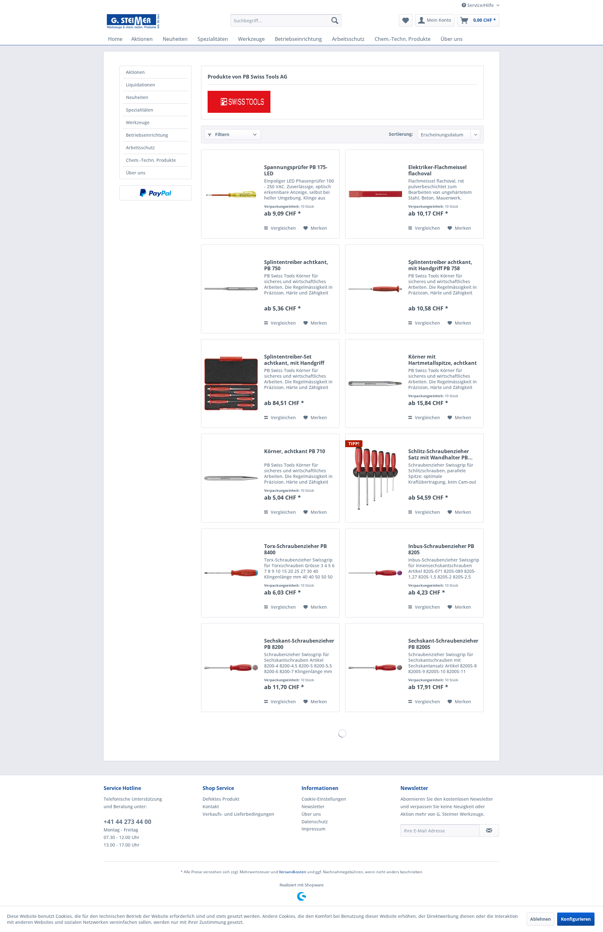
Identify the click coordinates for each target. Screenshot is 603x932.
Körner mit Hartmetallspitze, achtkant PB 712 (442, 360)
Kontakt (211, 806)
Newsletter (313, 806)
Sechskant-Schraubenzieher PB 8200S (443, 644)
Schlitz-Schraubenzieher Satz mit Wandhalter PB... (440, 454)
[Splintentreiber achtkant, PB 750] (231, 289)
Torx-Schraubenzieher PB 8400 (295, 549)
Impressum (313, 829)
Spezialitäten (139, 110)
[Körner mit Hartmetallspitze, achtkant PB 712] (375, 383)
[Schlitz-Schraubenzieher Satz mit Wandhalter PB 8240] (375, 478)
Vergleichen (282, 228)
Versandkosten (292, 871)
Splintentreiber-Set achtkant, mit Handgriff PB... (294, 360)
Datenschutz (315, 822)
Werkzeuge (137, 122)
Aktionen (135, 72)
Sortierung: (401, 134)
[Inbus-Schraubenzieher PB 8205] (375, 573)
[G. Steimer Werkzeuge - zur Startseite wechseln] (133, 22)
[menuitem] (286, 20)
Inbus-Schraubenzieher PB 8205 (441, 549)
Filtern (221, 134)
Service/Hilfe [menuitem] (480, 5)
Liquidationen (140, 85)
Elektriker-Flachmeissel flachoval (437, 170)
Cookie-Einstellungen (324, 799)
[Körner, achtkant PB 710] (231, 478)
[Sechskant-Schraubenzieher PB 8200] (231, 667)
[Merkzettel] (405, 20)
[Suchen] (334, 20)
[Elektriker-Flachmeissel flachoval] (375, 194)
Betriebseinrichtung (147, 135)
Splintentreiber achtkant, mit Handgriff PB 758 (440, 265)
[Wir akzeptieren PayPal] (155, 193)
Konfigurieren (576, 919)
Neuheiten (137, 97)
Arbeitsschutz (140, 148)
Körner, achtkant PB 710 (294, 451)
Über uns (135, 173)
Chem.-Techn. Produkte (151, 160)
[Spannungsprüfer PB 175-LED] (231, 194)
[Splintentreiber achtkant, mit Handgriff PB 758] (375, 289)
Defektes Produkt (221, 799)
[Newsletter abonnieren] (489, 830)
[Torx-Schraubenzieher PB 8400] (231, 573)
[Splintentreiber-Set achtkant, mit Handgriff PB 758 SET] (231, 383)
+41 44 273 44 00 (127, 822)
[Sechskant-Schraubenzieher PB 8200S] (375, 667)
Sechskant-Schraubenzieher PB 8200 (299, 644)
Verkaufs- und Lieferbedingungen (238, 814)
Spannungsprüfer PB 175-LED (295, 170)
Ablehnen (540, 919)
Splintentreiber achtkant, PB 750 (296, 265)
